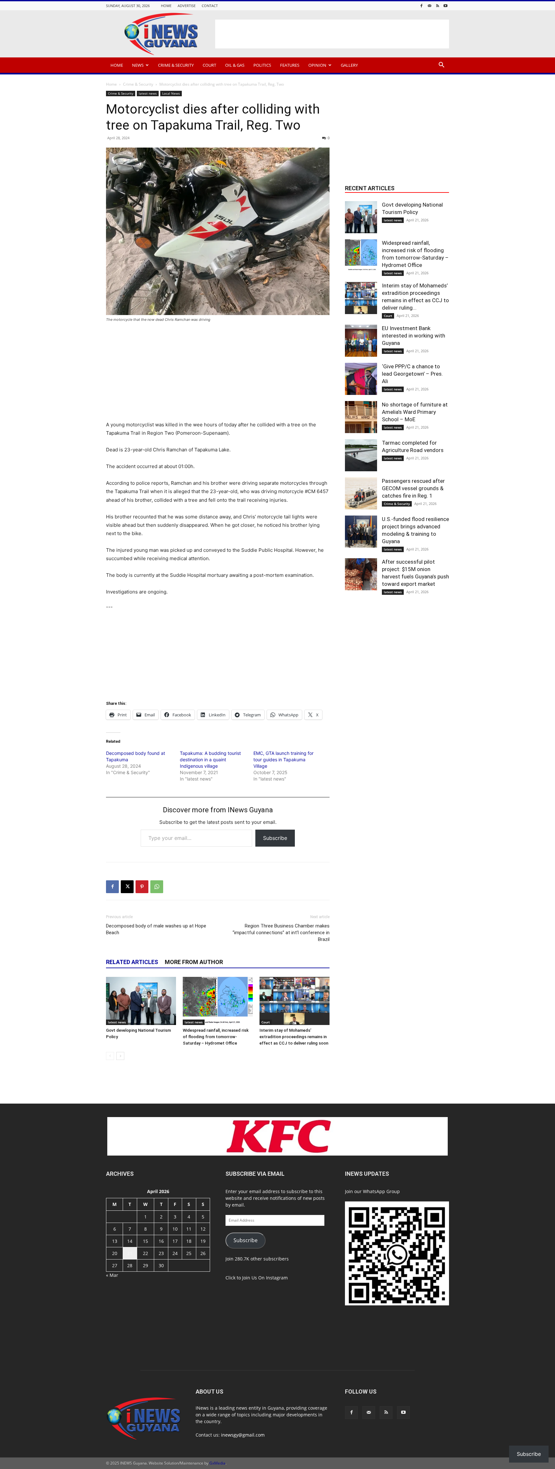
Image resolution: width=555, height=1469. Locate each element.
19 (203, 1241)
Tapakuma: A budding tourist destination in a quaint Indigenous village (210, 759)
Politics (262, 65)
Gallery (349, 65)
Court (209, 65)
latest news (148, 93)
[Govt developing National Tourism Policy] (141, 1001)
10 (175, 1229)
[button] (441, 66)
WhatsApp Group (381, 1191)
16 (161, 1241)
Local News (171, 93)
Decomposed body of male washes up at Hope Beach (156, 929)
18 (188, 1241)
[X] (127, 886)
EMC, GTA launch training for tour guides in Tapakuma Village (283, 759)
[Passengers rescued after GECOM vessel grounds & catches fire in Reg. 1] (361, 493)
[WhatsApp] (156, 886)
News (138, 65)
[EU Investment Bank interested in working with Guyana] (361, 341)
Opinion (317, 65)
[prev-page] (110, 1056)
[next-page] (120, 1056)
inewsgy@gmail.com (243, 1435)
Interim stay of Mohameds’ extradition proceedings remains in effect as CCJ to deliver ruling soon (294, 1037)
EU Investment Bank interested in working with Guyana (413, 335)
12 (203, 1229)
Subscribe (275, 838)
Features (289, 65)
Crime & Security (176, 65)
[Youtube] (445, 5)
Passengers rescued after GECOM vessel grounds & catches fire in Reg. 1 (413, 488)
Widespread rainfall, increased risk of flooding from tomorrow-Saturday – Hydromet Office (216, 1037)
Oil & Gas (234, 65)
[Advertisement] (332, 34)
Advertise (187, 5)
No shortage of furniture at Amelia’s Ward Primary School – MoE (415, 412)
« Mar (112, 1275)
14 (129, 1241)
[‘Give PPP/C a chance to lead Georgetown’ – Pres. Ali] (361, 379)
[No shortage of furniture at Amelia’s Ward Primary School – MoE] (361, 417)
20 (114, 1253)
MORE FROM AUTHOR (194, 962)
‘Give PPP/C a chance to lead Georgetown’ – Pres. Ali (412, 373)
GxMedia (217, 1463)
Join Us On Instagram (265, 1278)
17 (175, 1241)
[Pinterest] (142, 886)
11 (188, 1229)
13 (114, 1241)
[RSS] (437, 5)
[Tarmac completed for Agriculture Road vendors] (361, 455)
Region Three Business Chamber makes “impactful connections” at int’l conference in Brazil (281, 932)
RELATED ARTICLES (132, 962)
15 (145, 1241)
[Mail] (429, 5)
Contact (210, 5)
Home (166, 5)
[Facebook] (421, 5)
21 (129, 1253)
